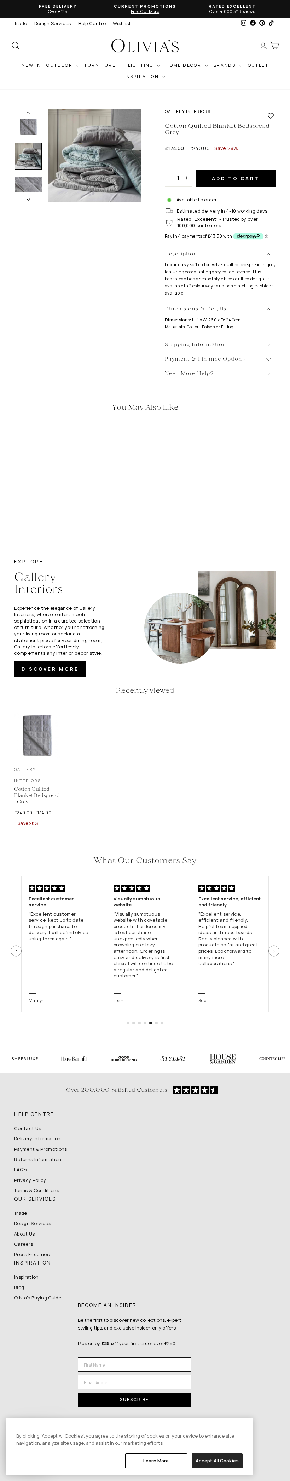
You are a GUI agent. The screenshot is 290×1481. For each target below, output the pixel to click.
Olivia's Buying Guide (38, 1298)
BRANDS (225, 65)
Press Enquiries (32, 1254)
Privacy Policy (30, 1180)
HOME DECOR (184, 65)
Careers (23, 1244)
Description (181, 254)
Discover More (50, 669)
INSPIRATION (142, 76)
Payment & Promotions (40, 1149)
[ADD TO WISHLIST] (271, 116)
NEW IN (31, 65)
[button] (16, 951)
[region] (129, 1446)
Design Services (52, 23)
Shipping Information (195, 344)
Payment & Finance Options (205, 359)
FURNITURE (101, 65)
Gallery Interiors (187, 111)
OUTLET (258, 65)
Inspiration (26, 1277)
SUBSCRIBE (134, 1400)
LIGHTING (141, 65)
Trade (20, 23)
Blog (19, 1287)
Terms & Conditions (36, 1190)
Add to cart (236, 178)
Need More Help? (189, 373)
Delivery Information (37, 1138)
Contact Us (27, 1128)
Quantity (178, 162)
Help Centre (92, 23)
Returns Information (37, 1159)
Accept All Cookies (217, 1460)
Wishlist (122, 23)
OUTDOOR (60, 65)
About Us (24, 1234)
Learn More (156, 1460)
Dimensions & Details (195, 309)
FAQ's (20, 1169)
